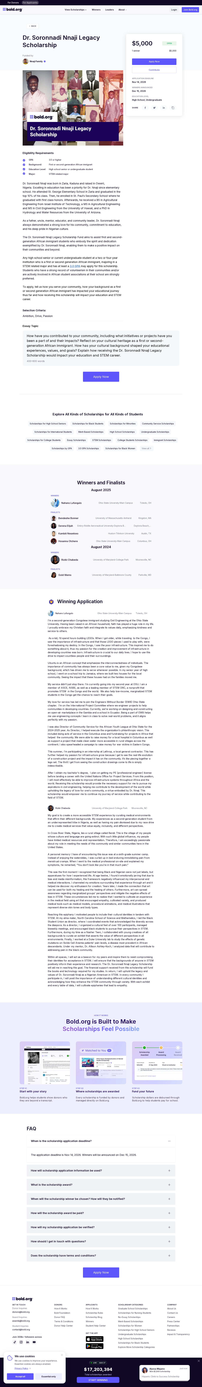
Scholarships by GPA (62, 448)
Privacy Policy (21, 1368)
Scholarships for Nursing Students (134, 1313)
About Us (171, 1308)
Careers (171, 1317)
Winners (96, 9)
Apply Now (154, 61)
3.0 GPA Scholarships (88, 448)
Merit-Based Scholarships (90, 432)
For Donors (13, 2)
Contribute (154, 70)
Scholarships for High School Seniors (48, 423)
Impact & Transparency (178, 1334)
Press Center (173, 1321)
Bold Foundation (62, 1313)
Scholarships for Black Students (87, 423)
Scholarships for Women (130, 1325)
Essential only (49, 1376)
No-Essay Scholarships (129, 1317)
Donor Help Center (63, 1325)
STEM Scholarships (101, 440)
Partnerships (173, 1325)
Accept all (20, 1376)
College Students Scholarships (132, 440)
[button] (101, 1141)
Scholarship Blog (94, 1317)
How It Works (60, 1308)
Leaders (109, 9)
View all (145, 448)
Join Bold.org (190, 9)
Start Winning (98, 1380)
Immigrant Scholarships (165, 440)
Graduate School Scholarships (133, 1308)
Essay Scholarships (76, 440)
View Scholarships (74, 9)
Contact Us (172, 1313)
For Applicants (30, 2)
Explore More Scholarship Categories (136, 1347)
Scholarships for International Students (53, 432)
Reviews (171, 1330)
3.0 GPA (75, 266)
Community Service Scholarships (158, 423)
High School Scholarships (122, 432)
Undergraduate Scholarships (155, 432)
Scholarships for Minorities (123, 423)
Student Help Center (96, 1325)
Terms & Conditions (63, 1321)
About (122, 9)
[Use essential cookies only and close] (62, 1355)
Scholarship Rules (94, 1313)
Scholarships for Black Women (120, 448)
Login (174, 9)
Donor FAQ (59, 1317)
